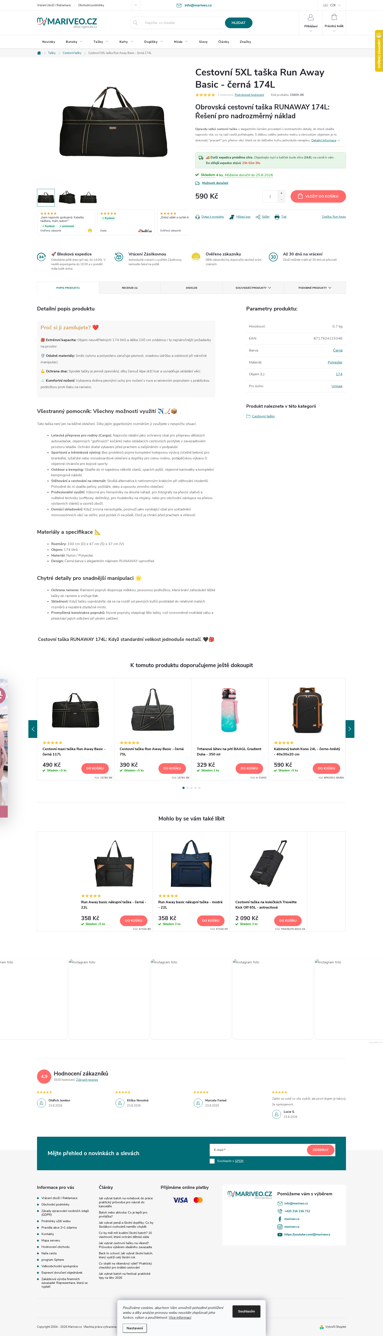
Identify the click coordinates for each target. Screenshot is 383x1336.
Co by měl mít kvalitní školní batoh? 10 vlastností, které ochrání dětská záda (125, 1235)
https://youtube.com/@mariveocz (307, 1234)
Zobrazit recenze (87, 1080)
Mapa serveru (50, 1240)
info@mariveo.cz (296, 1203)
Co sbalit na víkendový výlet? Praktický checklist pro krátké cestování (125, 1265)
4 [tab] (195, 788)
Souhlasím (246, 1311)
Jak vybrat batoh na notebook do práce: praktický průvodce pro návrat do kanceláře (126, 1202)
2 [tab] (187, 788)
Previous (32, 729)
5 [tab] (199, 788)
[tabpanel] (75, 729)
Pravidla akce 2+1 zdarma (59, 1227)
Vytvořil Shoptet (335, 1327)
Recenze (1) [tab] (130, 288)
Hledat (239, 22)
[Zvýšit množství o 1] (281, 193)
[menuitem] (49, 42)
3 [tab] (191, 788)
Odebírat (321, 1150)
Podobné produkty (313, 288)
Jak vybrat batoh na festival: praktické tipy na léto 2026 (124, 1276)
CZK (333, 5)
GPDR (239, 1161)
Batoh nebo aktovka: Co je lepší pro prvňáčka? (123, 1214)
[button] (95, 999)
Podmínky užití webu (55, 1221)
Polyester (335, 362)
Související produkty (251, 288)
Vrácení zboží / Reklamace (54, 5)
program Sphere (52, 1260)
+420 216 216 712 (297, 1211)
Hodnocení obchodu (55, 1247)
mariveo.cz (291, 1219)
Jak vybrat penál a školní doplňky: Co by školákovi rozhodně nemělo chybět (126, 1225)
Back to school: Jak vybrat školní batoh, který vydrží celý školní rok (126, 1255)
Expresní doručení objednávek (61, 1273)
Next (350, 729)
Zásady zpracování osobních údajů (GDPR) (65, 1213)
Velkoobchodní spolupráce (59, 1266)
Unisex (337, 386)
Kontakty (47, 1234)
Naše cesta (49, 1253)
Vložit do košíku (321, 196)
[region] (113, 223)
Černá (337, 350)
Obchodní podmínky (91, 5)
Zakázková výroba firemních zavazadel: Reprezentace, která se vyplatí (64, 1283)
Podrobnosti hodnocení (249, 95)
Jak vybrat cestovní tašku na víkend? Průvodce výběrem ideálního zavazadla (125, 1245)
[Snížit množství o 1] (281, 199)
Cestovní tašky (263, 416)
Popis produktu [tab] (68, 288)
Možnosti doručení (215, 183)
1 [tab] (183, 788)
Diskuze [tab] (191, 288)
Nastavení (135, 1328)
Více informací (180, 1317)
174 (339, 374)
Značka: (334, 217)
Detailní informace (323, 140)
